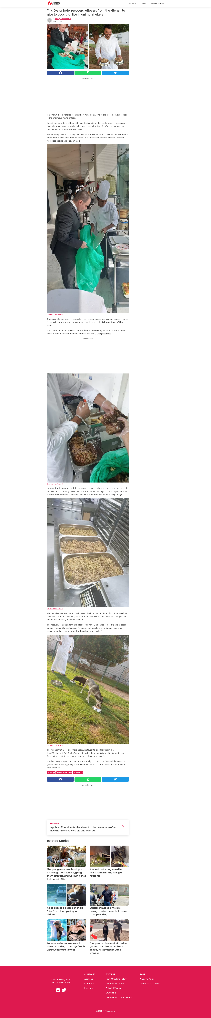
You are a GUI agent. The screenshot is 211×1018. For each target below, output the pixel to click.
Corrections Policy (115, 983)
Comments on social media (119, 997)
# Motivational (64, 772)
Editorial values (113, 988)
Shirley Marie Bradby (63, 19)
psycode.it (89, 988)
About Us (88, 979)
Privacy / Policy (147, 979)
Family (145, 3)
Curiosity (133, 3)
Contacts (89, 983)
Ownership (111, 992)
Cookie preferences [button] (149, 983)
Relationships (157, 3)
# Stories (78, 772)
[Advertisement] (87, 95)
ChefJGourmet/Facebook (55, 314)
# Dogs (51, 772)
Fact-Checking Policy (116, 979)
